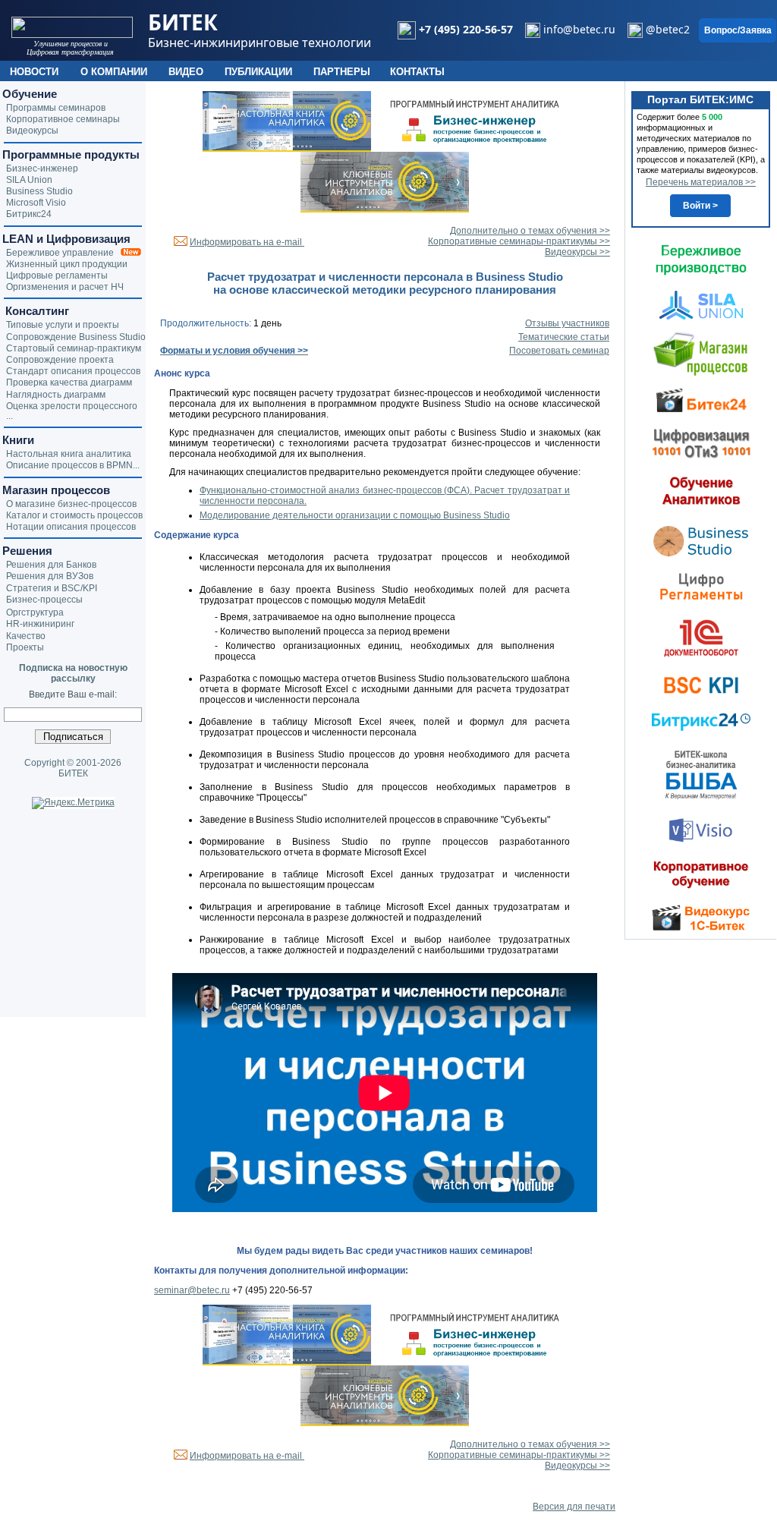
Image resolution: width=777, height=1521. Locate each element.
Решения (27, 550)
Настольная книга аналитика (68, 454)
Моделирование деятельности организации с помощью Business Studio (355, 515)
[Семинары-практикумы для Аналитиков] (701, 490)
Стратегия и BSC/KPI (51, 588)
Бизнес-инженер (42, 168)
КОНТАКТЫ (417, 71)
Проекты (25, 647)
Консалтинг (35, 310)
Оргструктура (35, 612)
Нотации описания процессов (71, 526)
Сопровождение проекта (60, 359)
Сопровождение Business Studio (76, 337)
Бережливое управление (63, 252)
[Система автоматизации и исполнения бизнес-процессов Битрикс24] (701, 721)
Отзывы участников (567, 323)
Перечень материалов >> (701, 182)
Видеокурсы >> (577, 252)
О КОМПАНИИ (113, 71)
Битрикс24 (29, 214)
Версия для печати (574, 1506)
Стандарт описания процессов (73, 371)
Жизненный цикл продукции (66, 264)
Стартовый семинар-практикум (73, 348)
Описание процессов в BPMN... (73, 465)
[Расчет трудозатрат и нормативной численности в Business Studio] (701, 539)
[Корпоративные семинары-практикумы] (701, 874)
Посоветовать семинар (559, 350)
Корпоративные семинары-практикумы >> (519, 241)
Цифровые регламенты (57, 275)
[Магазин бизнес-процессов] (700, 353)
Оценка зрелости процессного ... (71, 411)
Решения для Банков (51, 564)
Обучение (29, 93)
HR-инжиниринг (40, 624)
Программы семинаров (55, 107)
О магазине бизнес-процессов (71, 504)
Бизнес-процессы (44, 599)
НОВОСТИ (34, 71)
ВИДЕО (185, 71)
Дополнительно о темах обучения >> (530, 230)
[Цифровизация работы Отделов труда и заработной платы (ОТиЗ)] (701, 442)
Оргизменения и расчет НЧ (65, 287)
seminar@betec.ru (192, 1290)
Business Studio (39, 191)
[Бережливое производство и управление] (701, 259)
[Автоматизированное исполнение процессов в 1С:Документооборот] (701, 637)
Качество (26, 636)
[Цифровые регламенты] (701, 586)
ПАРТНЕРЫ (341, 71)
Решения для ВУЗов (49, 576)
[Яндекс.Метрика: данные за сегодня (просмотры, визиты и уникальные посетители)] (73, 803)
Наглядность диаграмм (55, 394)
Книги (18, 439)
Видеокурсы (32, 130)
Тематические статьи (563, 337)
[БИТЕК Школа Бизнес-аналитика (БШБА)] (701, 774)
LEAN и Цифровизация (66, 238)
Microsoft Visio (36, 202)
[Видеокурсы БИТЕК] (701, 399)
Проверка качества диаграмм (69, 382)
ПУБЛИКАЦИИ (258, 71)
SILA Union (29, 180)
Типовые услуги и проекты (62, 325)
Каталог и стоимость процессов (74, 515)
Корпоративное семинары (63, 119)
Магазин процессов (56, 489)
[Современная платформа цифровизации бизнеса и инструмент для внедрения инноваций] (701, 304)
